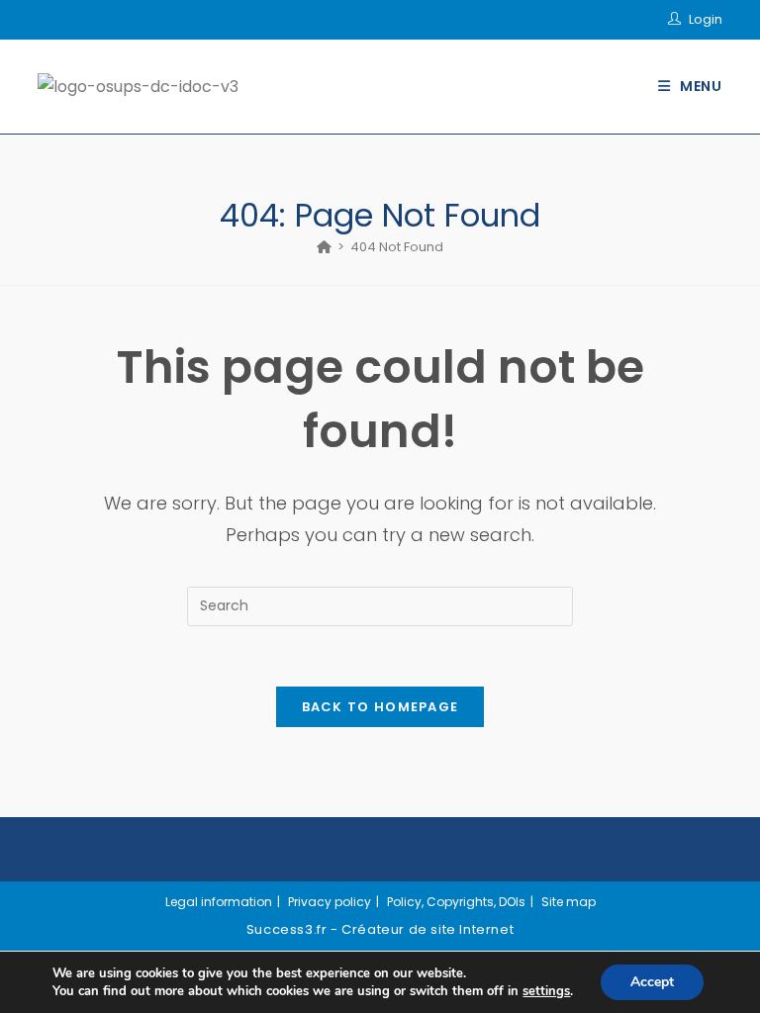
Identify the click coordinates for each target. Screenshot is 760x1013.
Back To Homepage (380, 706)
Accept (652, 981)
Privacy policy (329, 901)
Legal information (218, 901)
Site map (568, 901)
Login (705, 19)
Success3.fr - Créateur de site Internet (380, 929)
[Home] (324, 246)
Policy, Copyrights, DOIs (456, 901)
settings (546, 991)
